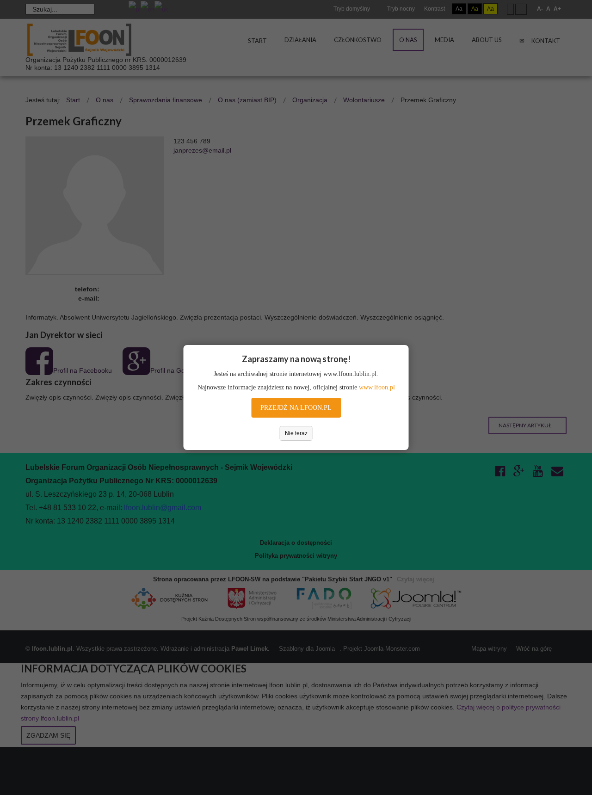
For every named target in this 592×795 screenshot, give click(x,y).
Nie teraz (296, 433)
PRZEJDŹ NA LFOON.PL (296, 407)
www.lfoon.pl (377, 387)
